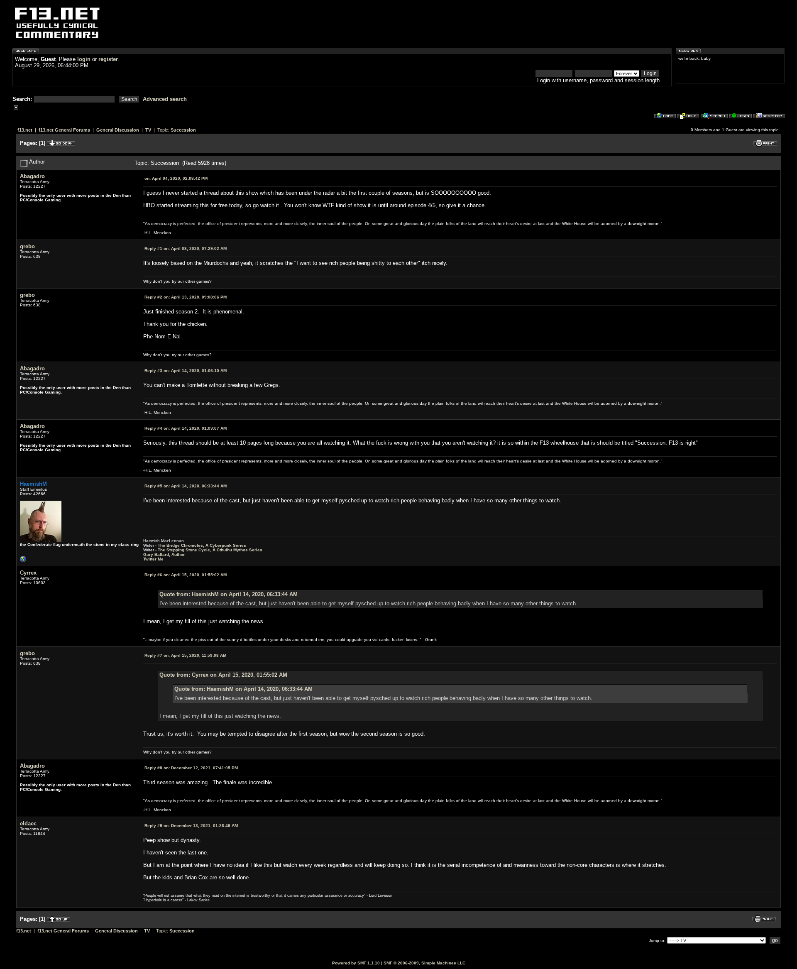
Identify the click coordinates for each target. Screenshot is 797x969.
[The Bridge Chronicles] (23, 561)
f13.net (24, 129)
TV (148, 129)
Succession (183, 129)
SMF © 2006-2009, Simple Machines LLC (424, 963)
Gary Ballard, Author (164, 554)
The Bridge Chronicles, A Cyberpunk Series (202, 545)
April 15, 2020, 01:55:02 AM (185, 575)
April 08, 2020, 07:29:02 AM (185, 248)
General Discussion (117, 129)
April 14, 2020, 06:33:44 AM (185, 486)
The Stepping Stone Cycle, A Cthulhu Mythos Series (210, 550)
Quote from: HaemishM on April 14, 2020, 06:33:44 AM (228, 594)
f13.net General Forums (64, 129)
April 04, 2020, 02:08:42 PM (176, 178)
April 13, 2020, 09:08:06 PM (185, 297)
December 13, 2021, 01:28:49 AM (191, 825)
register (108, 59)
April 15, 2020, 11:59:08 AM (185, 655)
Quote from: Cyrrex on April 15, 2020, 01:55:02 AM (223, 675)
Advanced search (165, 99)
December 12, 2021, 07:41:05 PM (191, 768)
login (83, 59)
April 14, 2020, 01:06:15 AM (185, 370)
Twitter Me (153, 559)
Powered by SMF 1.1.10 (356, 963)
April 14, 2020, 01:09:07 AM (185, 428)
